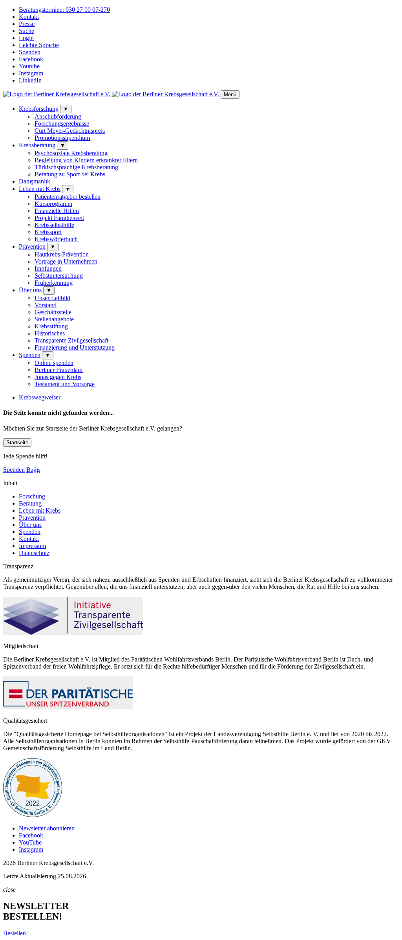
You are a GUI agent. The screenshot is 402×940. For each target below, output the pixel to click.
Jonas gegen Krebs (58, 377)
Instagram (31, 73)
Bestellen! (15, 933)
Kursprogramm (53, 203)
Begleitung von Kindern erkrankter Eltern (86, 160)
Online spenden (54, 362)
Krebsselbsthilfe (54, 225)
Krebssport (48, 232)
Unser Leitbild (52, 298)
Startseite (17, 442)
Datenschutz (34, 553)
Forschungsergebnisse (62, 123)
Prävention (32, 246)
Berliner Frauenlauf (59, 369)
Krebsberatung (37, 145)
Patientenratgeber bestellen (67, 196)
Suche (26, 30)
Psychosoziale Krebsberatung (71, 153)
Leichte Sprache (39, 45)
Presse (27, 23)
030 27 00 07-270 (64, 9)
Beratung (30, 503)
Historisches (50, 333)
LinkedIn (30, 80)
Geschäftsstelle (53, 312)
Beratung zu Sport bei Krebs (70, 174)
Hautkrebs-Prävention (62, 254)
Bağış (33, 469)
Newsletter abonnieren (47, 828)
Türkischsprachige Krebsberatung (76, 167)
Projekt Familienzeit (59, 217)
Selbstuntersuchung (59, 275)
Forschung (32, 496)
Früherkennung (54, 282)
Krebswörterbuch (56, 239)
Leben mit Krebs (39, 188)
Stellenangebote (54, 319)
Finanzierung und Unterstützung (75, 347)
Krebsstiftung (51, 326)
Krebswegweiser (39, 397)
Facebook (31, 59)
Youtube (29, 66)
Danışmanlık (34, 181)
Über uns (30, 290)
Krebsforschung (38, 108)
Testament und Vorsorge (65, 384)
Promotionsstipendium (62, 137)
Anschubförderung (58, 116)
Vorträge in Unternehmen (66, 261)
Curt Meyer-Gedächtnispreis (70, 130)
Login (26, 38)
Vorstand (46, 305)
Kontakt (29, 16)
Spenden (29, 52)
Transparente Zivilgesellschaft (71, 340)
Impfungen (48, 268)
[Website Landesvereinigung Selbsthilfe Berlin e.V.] (32, 815)
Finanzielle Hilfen (57, 210)
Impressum (32, 545)
